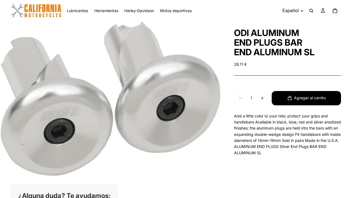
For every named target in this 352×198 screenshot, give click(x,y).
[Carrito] (335, 11)
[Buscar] (311, 11)
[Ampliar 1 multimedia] (110, 99)
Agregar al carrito (310, 97)
